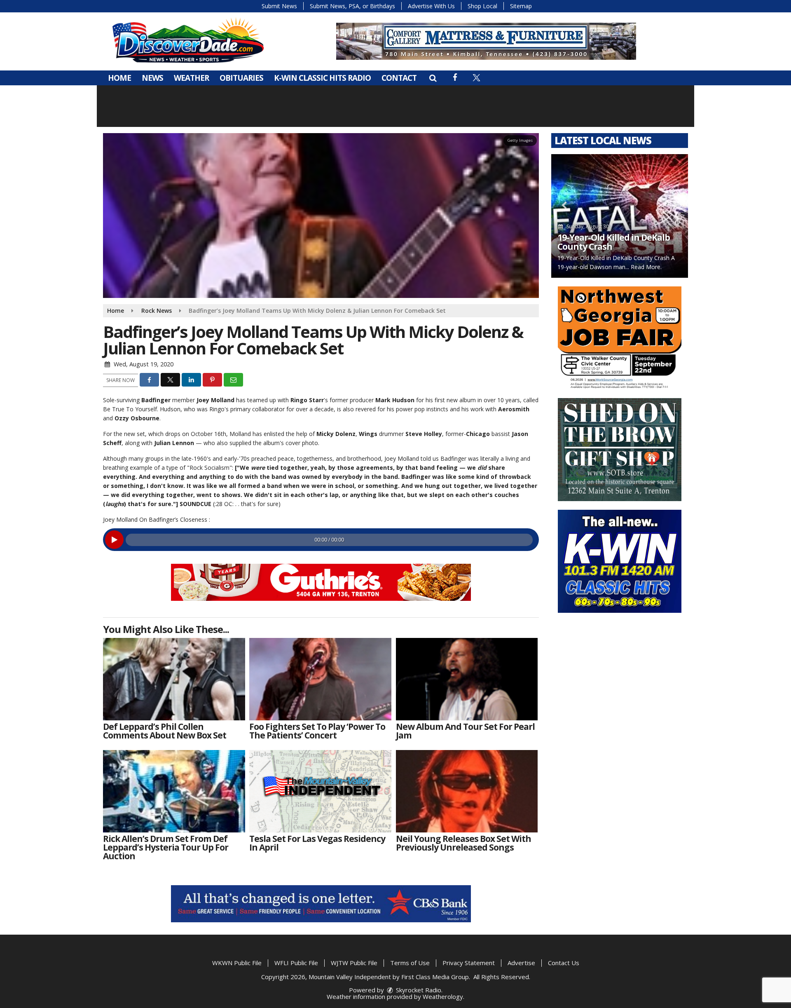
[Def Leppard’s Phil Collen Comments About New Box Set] (174, 679)
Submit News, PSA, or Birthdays (352, 6)
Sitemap (521, 6)
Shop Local (482, 6)
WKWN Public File (237, 963)
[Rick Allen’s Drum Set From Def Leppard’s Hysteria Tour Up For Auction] (174, 791)
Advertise (521, 963)
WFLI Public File (296, 963)
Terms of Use (410, 963)
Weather (191, 78)
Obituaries (241, 78)
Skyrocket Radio (417, 990)
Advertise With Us (431, 6)
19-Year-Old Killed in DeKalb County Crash (613, 242)
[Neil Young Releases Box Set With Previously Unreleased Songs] (467, 791)
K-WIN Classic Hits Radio (322, 78)
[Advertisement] (321, 582)
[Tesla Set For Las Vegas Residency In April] (320, 791)
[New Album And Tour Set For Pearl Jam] (467, 679)
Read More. (646, 267)
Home (119, 78)
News (152, 78)
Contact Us (563, 963)
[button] (432, 78)
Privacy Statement (468, 963)
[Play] (114, 539)
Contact (399, 78)
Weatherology (443, 996)
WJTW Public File (354, 963)
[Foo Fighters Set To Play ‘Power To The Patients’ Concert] (320, 679)
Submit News (279, 6)
